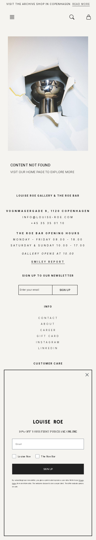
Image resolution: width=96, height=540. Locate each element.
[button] (13, 17)
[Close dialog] (87, 374)
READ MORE (81, 3)
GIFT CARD (48, 335)
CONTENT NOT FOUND (30, 165)
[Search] (71, 17)
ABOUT (48, 323)
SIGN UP (48, 468)
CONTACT (48, 317)
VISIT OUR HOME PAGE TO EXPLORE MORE (42, 172)
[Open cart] (88, 17)
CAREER (48, 330)
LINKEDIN (48, 348)
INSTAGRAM (48, 342)
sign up (65, 289)
